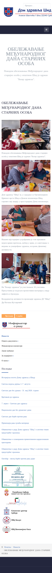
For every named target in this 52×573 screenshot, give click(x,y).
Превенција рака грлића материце (15, 423)
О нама (5, 361)
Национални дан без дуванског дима (16, 410)
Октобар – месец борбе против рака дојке (18, 459)
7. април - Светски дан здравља (14, 404)
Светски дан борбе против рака (14, 417)
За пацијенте (7, 356)
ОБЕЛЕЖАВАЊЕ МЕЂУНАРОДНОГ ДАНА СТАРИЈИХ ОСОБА (22, 107)
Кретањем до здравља (10, 397)
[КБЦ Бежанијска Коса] (16, 529)
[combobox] (36, 5)
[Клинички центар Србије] (16, 511)
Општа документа (9, 341)
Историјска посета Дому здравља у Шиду (18, 378)
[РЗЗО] (16, 501)
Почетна (7, 547)
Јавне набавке (8, 351)
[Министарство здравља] (16, 492)
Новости (5, 336)
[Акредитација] (18, 476)
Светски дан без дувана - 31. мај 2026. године (20, 391)
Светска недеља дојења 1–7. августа (16, 384)
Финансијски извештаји (12, 346)
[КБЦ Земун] (16, 520)
